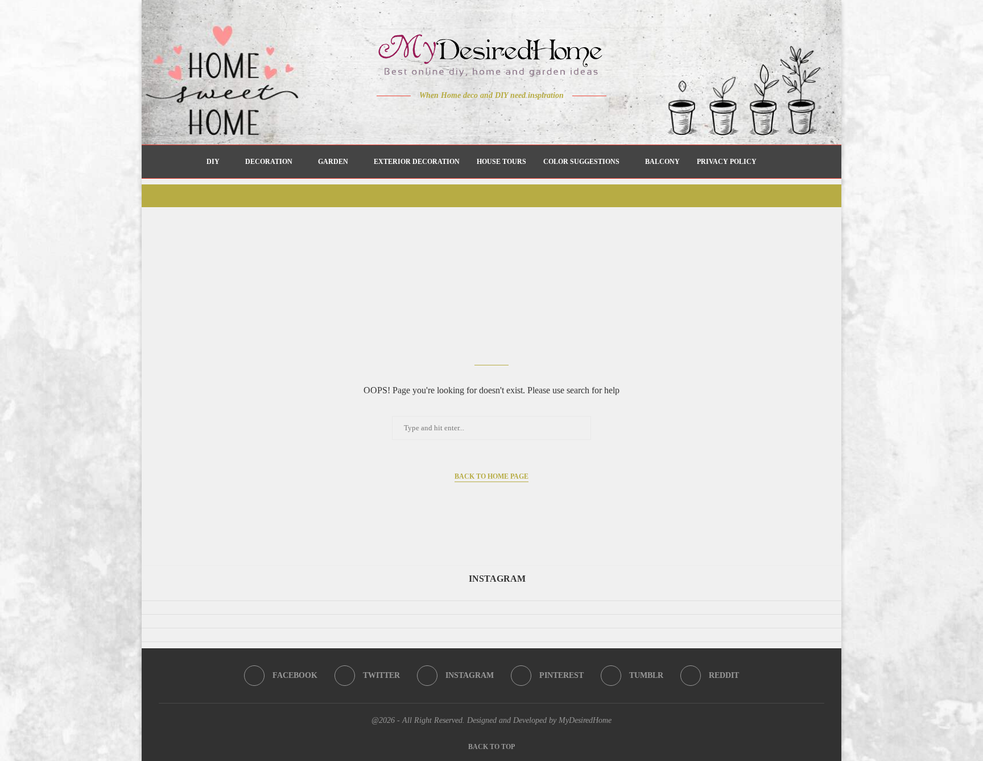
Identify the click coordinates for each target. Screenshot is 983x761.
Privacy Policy (727, 162)
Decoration (268, 162)
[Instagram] (484, 118)
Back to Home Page (491, 476)
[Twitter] (468, 118)
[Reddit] (531, 118)
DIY (213, 162)
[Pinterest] (500, 118)
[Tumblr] (516, 118)
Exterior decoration (417, 162)
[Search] (771, 161)
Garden (333, 162)
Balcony (662, 162)
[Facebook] (452, 118)
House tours (501, 162)
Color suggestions (581, 162)
